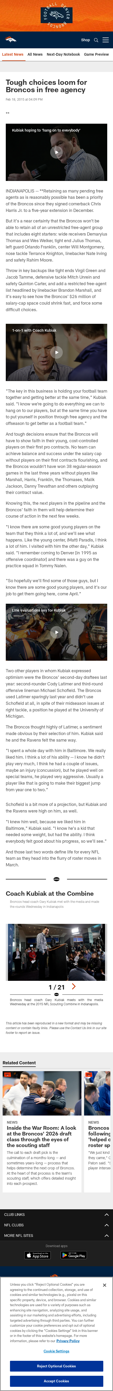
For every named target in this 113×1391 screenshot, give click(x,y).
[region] (56, 1334)
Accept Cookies (56, 1381)
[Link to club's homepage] (10, 38)
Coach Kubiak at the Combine (50, 893)
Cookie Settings (56, 1351)
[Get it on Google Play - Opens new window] (74, 1257)
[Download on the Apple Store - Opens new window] (37, 1255)
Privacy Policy (68, 1341)
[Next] (73, 986)
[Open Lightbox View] (56, 965)
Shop (85, 40)
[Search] (96, 40)
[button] (56, 152)
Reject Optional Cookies (56, 1366)
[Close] (104, 1285)
